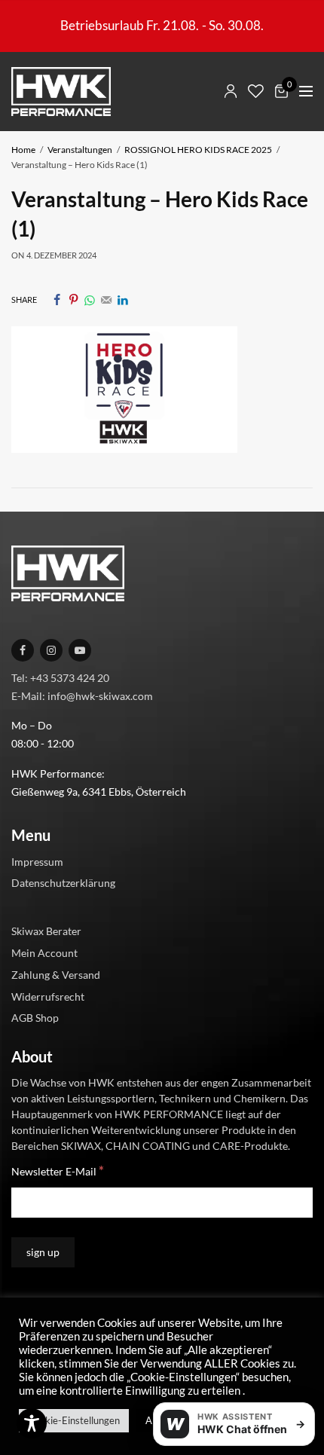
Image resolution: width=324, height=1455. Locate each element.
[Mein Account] (231, 91)
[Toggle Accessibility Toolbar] (31, 1423)
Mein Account (44, 952)
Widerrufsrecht (47, 995)
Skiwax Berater (46, 931)
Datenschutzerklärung (63, 882)
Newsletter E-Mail (57, 1170)
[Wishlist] (256, 91)
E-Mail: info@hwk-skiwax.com (82, 695)
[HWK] (61, 91)
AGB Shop (35, 1017)
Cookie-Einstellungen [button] (74, 1420)
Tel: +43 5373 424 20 (60, 677)
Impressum (37, 860)
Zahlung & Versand (55, 973)
